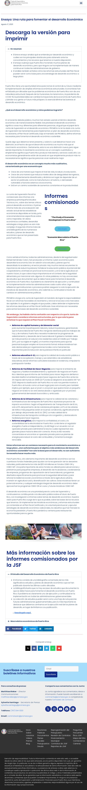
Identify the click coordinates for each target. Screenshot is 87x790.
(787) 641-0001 (17, 710)
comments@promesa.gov (57, 697)
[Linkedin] (73, 709)
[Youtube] (60, 709)
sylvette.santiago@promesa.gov (15, 705)
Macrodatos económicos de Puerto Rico (30, 621)
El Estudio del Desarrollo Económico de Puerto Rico (35, 574)
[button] (81, 3)
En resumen (16, 49)
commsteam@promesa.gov (20, 716)
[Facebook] (67, 709)
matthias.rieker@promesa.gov (14, 697)
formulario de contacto (62, 699)
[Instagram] (54, 709)
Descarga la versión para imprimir (37, 35)
